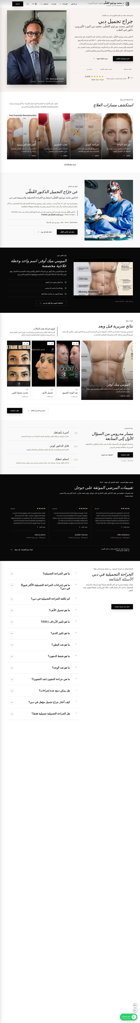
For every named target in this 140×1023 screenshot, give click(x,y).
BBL (107, 587)
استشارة (18, 4)
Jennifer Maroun (81, 534)
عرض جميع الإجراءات (70, 164)
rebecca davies (40, 534)
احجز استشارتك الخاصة (123, 59)
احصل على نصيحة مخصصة (122, 607)
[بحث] (28, 4)
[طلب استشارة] (135, 1005)
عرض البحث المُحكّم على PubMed (52, 214)
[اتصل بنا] (135, 1010)
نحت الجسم (85, 47)
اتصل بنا (54, 4)
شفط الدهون (91, 587)
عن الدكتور (74, 4)
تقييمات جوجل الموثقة (97, 79)
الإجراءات (65, 4)
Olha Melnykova (123, 534)
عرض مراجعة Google (116, 537)
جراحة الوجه (105, 47)
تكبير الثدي (101, 587)
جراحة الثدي (95, 47)
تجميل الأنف (113, 587)
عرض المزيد (125, 527)
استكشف (45, 4)
